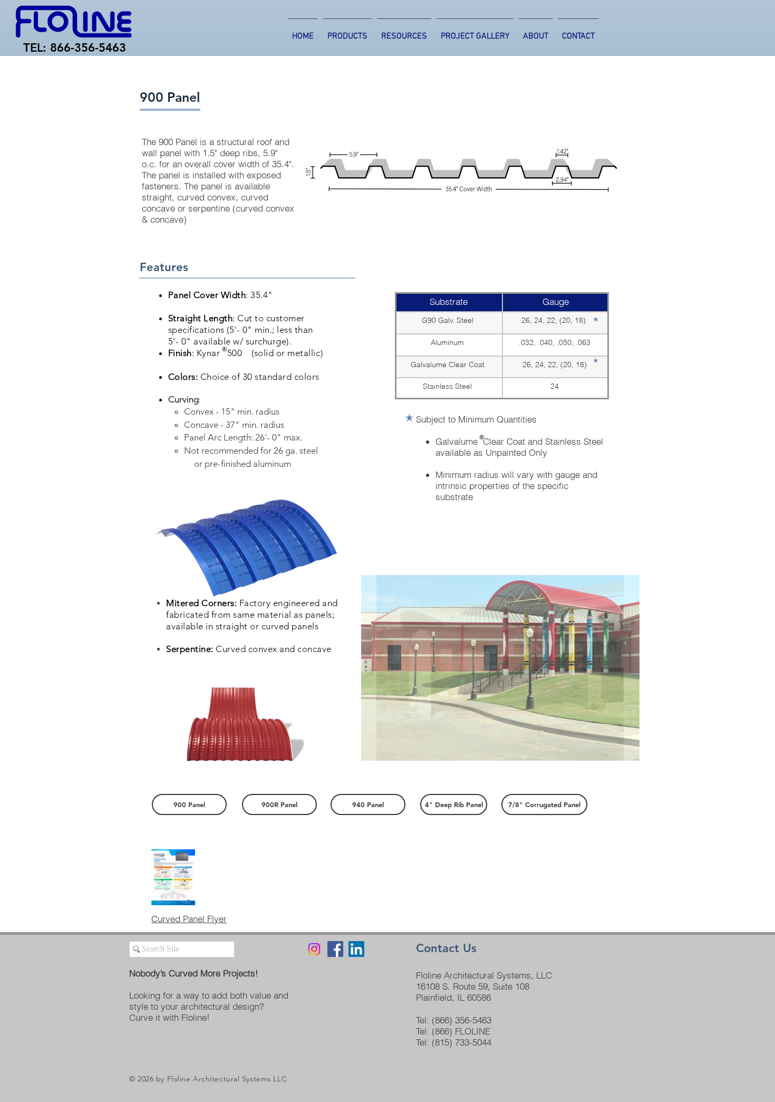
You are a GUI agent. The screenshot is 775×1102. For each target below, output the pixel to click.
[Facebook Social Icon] (335, 949)
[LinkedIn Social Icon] (356, 949)
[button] (500, 668)
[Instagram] (314, 949)
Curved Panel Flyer (189, 918)
